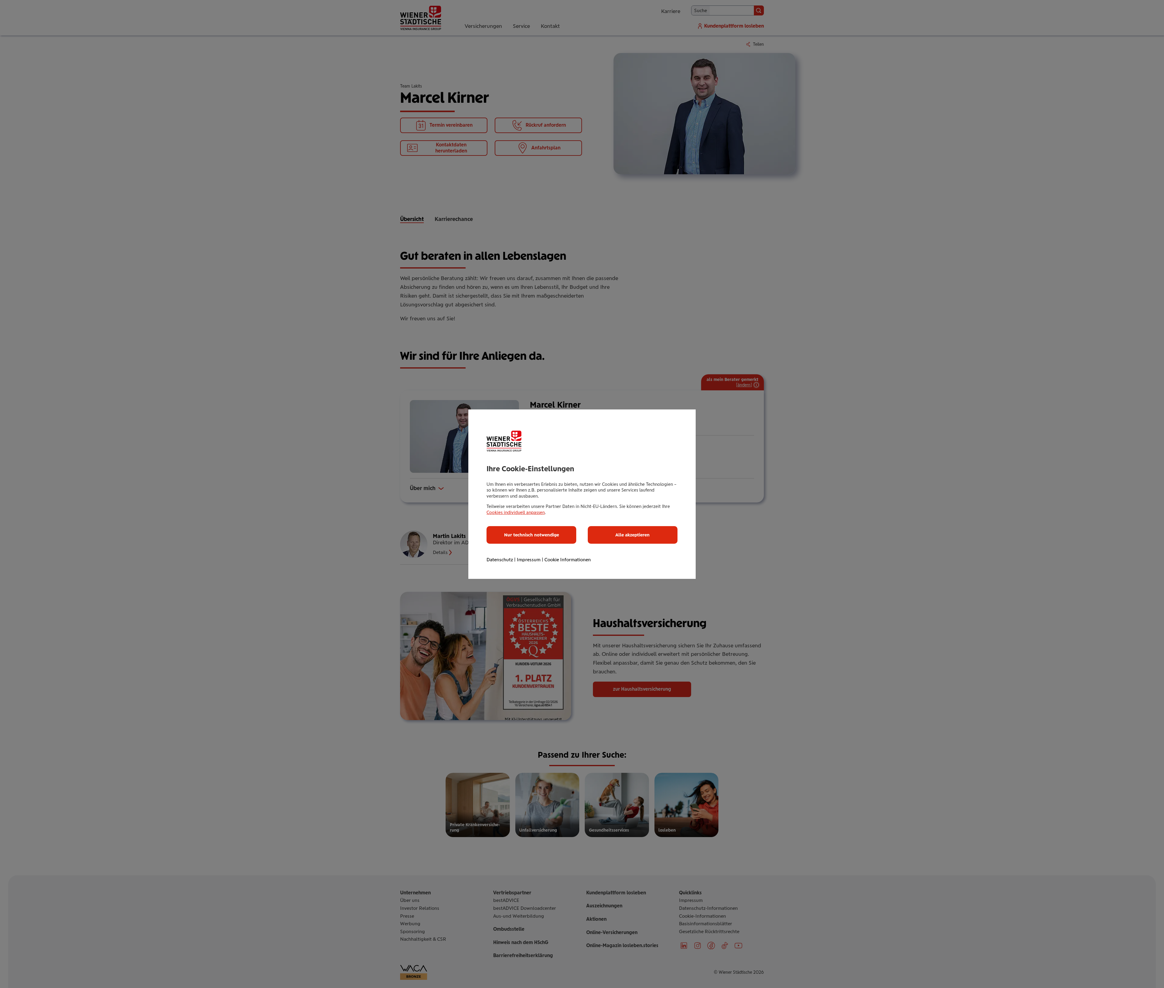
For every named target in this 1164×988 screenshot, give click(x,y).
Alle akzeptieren (632, 535)
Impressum (528, 559)
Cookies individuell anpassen (516, 512)
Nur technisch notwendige (531, 535)
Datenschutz (500, 559)
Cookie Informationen (567, 559)
